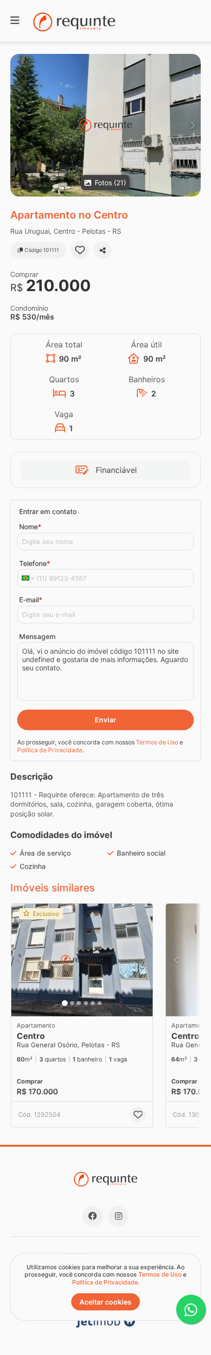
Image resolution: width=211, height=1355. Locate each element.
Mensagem (37, 636)
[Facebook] (92, 1216)
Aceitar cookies (105, 1302)
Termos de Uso (157, 742)
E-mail (30, 599)
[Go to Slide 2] (72, 1003)
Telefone (34, 563)
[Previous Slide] (18, 125)
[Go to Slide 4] (86, 1003)
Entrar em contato (48, 511)
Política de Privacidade (49, 750)
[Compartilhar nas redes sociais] (102, 250)
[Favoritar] (80, 250)
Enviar (105, 719)
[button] (105, 125)
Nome (30, 526)
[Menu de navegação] (14, 21)
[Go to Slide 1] (65, 1003)
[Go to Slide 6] (100, 1003)
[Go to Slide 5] (93, 1003)
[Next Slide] (193, 125)
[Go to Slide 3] (79, 1003)
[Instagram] (118, 1216)
